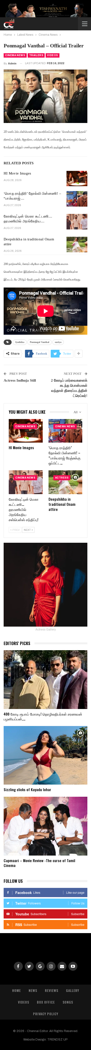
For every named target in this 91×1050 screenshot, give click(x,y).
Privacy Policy (45, 1013)
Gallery (72, 990)
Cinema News (15, 55)
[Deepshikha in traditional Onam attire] (76, 244)
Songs (68, 1002)
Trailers (36, 55)
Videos (52, 55)
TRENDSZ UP (57, 1039)
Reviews (51, 990)
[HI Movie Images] (76, 178)
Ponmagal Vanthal (39, 342)
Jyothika (19, 342)
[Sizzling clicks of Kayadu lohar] (45, 755)
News (33, 990)
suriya (58, 342)
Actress (62, 477)
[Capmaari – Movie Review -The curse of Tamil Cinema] (45, 826)
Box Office (46, 1002)
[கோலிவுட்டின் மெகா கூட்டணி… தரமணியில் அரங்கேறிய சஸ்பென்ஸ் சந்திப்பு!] (76, 221)
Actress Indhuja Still (20, 380)
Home (16, 990)
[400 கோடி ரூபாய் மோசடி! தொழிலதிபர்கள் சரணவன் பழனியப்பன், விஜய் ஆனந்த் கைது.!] (45, 679)
